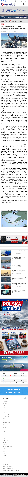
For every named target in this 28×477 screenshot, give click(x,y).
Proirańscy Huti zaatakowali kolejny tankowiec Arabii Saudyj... (19, 284)
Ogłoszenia (5, 434)
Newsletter (5, 440)
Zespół (4, 458)
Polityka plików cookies (8, 468)
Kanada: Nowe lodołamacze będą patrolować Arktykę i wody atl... (18, 264)
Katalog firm (6, 429)
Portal (4, 455)
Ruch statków (6, 431)
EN (13, 4)
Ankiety (4, 436)
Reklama (5, 453)
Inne (4, 418)
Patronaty (5, 462)
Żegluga (4, 407)
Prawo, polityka (6, 414)
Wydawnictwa (6, 460)
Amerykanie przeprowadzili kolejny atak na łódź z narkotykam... (19, 277)
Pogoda (4, 438)
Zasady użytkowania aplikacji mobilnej (11, 470)
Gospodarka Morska (7, 422)
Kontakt (5, 451)
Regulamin (5, 464)
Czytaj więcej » (16, 475)
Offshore (5, 403)
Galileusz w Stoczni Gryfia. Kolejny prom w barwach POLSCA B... (19, 251)
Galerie (4, 442)
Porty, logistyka (6, 405)
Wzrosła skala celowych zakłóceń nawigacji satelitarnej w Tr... (18, 291)
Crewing (4, 427)
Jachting (5, 409)
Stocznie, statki (6, 401)
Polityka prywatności (7, 466)
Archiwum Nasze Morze (8, 446)
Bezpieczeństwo (6, 412)
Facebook (5, 444)
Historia (4, 420)
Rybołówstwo (6, 416)
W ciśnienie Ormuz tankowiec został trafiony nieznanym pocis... (19, 271)
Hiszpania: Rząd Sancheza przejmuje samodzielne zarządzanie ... (19, 258)
